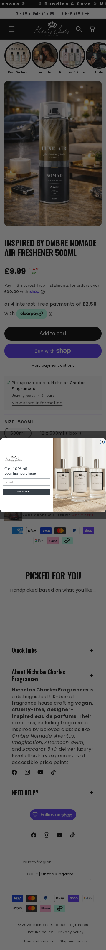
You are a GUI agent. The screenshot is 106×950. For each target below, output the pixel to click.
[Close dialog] (102, 442)
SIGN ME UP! (26, 491)
